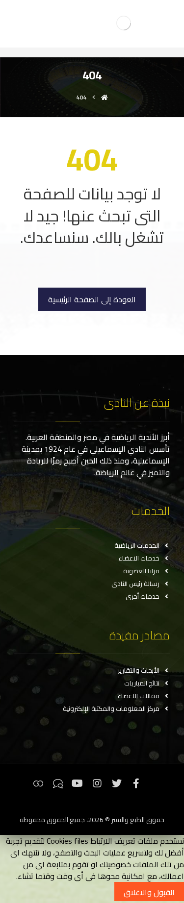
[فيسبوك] (136, 783)
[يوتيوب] (77, 783)
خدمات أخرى (142, 596)
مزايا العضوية (141, 571)
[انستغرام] (97, 783)
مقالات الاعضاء (138, 696)
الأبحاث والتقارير (138, 670)
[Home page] (104, 97)
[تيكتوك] (58, 783)
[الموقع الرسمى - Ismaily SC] (124, 23)
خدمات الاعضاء (139, 558)
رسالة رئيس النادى (135, 583)
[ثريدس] (38, 783)
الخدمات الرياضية (136, 545)
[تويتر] (117, 783)
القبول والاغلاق (149, 892)
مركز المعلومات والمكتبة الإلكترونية (111, 708)
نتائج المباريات (141, 683)
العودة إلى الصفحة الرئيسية (92, 299)
